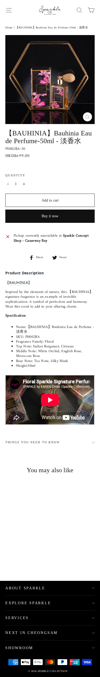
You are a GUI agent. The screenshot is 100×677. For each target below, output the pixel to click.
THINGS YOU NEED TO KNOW (32, 442)
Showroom (19, 648)
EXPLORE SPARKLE (28, 603)
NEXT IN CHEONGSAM (31, 633)
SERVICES (17, 618)
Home (9, 27)
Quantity (15, 175)
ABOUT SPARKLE (25, 588)
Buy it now (50, 216)
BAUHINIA (18, 282)
